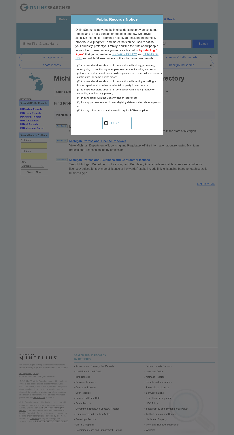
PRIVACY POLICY (124, 54)
